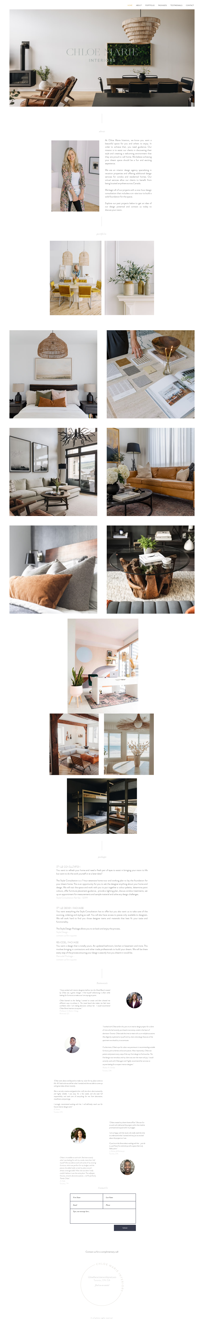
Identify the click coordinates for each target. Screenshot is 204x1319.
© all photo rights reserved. (102, 1318)
